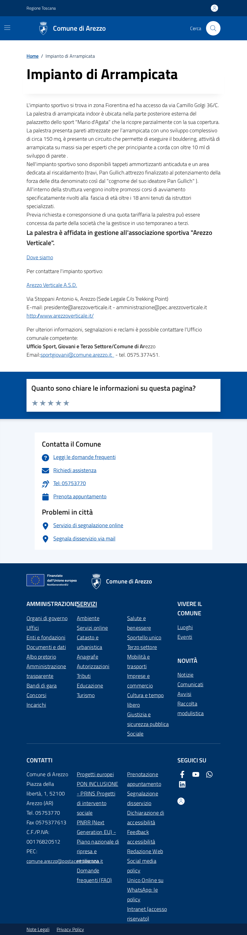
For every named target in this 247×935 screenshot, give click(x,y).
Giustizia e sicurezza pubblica (148, 719)
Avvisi (184, 694)
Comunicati (190, 684)
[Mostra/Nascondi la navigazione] (7, 27)
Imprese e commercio (140, 681)
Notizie (185, 675)
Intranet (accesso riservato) (147, 914)
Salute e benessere (139, 623)
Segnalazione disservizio (142, 798)
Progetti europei (95, 774)
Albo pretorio (41, 657)
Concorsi (36, 695)
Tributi (84, 676)
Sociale (135, 734)
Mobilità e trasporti (138, 661)
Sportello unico (144, 637)
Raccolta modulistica (190, 708)
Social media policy (141, 866)
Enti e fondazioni (46, 637)
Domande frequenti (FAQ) (94, 875)
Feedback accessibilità (141, 837)
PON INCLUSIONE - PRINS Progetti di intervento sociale (97, 798)
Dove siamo (40, 257)
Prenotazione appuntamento (144, 779)
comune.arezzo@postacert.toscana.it (65, 861)
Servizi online (92, 628)
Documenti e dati (46, 647)
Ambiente (88, 618)
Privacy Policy (70, 929)
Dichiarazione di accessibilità (145, 817)
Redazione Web (145, 851)
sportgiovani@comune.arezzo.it (77, 355)
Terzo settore (142, 647)
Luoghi (185, 627)
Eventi (184, 637)
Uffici (33, 628)
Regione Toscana (41, 8)
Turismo (86, 695)
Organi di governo (47, 618)
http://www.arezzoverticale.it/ (60, 316)
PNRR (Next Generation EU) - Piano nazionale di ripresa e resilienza (98, 841)
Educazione (90, 685)
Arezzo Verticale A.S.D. (52, 285)
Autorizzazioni (93, 666)
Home (33, 56)
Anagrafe (87, 657)
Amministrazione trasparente (46, 671)
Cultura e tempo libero (145, 700)
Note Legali (38, 929)
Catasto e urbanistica (89, 642)
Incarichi (36, 705)
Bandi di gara (42, 685)
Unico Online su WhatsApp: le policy (145, 889)
